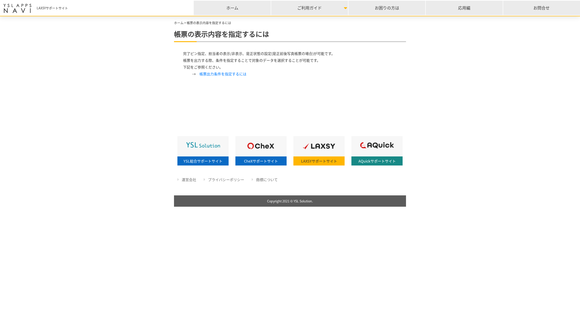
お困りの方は (387, 8)
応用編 (464, 8)
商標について (266, 179)
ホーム (232, 8)
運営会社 (188, 179)
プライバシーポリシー (225, 179)
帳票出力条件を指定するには (222, 74)
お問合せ (541, 8)
